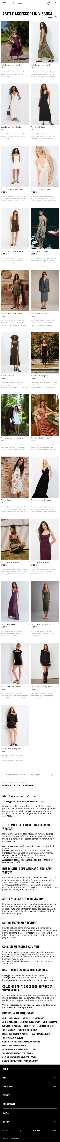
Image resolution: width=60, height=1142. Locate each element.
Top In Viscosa (8, 1030)
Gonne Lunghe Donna (27, 1030)
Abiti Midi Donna (9, 1022)
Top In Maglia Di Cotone (12, 1038)
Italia (5, 1130)
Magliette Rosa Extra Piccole (15, 1034)
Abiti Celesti (29, 1026)
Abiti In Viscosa (50, 1022)
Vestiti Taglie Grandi (41, 1034)
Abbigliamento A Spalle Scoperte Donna (20, 1049)
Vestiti (16, 782)
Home (5, 782)
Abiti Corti (39, 1018)
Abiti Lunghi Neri (46, 1026)
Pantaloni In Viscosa (11, 1026)
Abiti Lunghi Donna (10, 1018)
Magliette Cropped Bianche (14, 1045)
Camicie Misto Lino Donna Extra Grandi (19, 1057)
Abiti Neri (27, 1018)
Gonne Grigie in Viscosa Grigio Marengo (20, 1061)
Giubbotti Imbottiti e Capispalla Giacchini (21, 1041)
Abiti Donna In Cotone (30, 1022)
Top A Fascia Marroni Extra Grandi (17, 1053)
